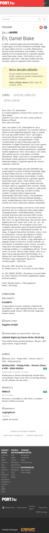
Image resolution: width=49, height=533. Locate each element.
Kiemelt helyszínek (16, 451)
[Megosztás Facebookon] (45, 27)
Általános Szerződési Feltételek (23, 431)
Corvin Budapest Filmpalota (5, 479)
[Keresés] (39, 19)
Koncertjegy (26, 472)
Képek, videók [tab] (12, 100)
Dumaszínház (16, 467)
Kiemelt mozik (5, 451)
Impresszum (22, 507)
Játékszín (6, 416)
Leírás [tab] (6, 95)
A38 (12, 455)
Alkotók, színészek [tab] (25, 95)
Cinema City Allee (4, 457)
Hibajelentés (10, 507)
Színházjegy (25, 470)
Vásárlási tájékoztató (34, 435)
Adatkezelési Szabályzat (13, 435)
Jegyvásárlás (27, 467)
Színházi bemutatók (26, 451)
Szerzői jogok (32, 507)
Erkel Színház (7, 395)
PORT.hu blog (41, 512)
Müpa (13, 477)
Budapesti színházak (25, 456)
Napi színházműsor (26, 461)
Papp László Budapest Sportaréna (15, 461)
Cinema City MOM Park (4, 488)
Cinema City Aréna (4, 464)
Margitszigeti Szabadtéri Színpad (15, 372)
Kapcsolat (43, 507)
